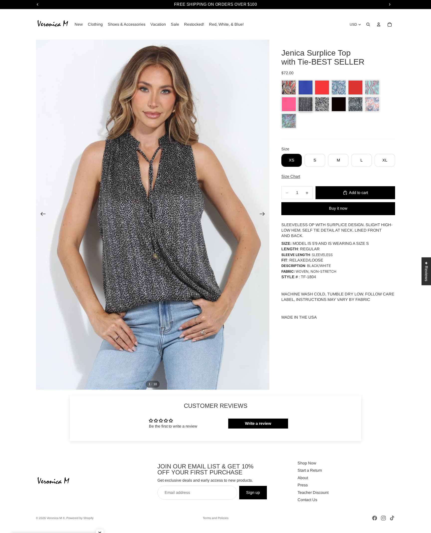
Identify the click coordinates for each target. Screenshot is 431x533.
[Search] (368, 24)
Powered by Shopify (80, 518)
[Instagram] (383, 518)
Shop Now (307, 463)
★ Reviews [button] (426, 271)
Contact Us (307, 500)
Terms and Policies (215, 518)
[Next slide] (263, 214)
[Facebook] (375, 518)
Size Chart (290, 176)
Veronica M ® (56, 518)
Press (303, 485)
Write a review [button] (258, 423)
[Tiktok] (392, 518)
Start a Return (310, 470)
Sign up (253, 492)
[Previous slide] (41, 214)
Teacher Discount (313, 492)
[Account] (378, 24)
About (303, 478)
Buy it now (338, 208)
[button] (288, 87)
